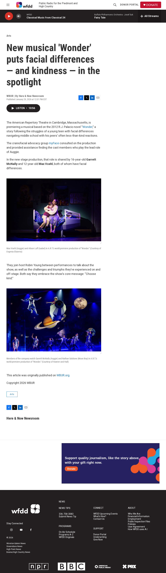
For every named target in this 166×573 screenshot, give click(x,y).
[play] (9, 16)
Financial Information (138, 516)
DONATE (152, 5)
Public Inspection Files (139, 521)
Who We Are (134, 514)
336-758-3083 (66, 514)
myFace (54, 143)
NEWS (62, 501)
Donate (71, 468)
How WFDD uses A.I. (138, 529)
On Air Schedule (67, 532)
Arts (8, 35)
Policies (132, 524)
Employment (134, 519)
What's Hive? (99, 516)
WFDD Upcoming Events (105, 514)
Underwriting (100, 537)
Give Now (98, 539)
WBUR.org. (63, 375)
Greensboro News (14, 546)
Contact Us (99, 519)
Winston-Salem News (16, 543)
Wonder (87, 127)
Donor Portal (129, 4)
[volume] (18, 16)
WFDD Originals (66, 537)
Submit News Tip (67, 516)
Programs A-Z (66, 534)
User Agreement (136, 527)
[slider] (23, 16)
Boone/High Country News (18, 552)
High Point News (13, 549)
